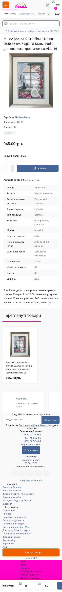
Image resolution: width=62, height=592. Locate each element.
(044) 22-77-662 (32, 434)
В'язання (7, 503)
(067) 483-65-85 (32, 438)
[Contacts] (47, 5)
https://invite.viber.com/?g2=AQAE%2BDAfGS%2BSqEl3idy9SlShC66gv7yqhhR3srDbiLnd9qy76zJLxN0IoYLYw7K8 (38, 473)
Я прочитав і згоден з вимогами (32, 426)
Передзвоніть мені (31, 444)
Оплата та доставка (13, 520)
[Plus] (12, 166)
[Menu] (5, 4)
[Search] (6, 23)
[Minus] (12, 170)
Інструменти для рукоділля (17, 500)
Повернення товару (13, 523)
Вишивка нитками (16, 31)
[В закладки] (25, 586)
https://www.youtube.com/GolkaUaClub (30, 473)
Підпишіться (50, 420)
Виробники (8, 543)
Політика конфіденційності (33, 425)
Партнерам (8, 510)
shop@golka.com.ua (31, 480)
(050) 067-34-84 (32, 441)
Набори (30, 31)
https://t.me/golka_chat (46, 473)
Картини (41, 31)
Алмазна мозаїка (11, 497)
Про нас (6, 513)
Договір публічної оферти (16, 530)
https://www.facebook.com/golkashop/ (14, 473)
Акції (4, 546)
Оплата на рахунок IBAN (15, 527)
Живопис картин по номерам (18, 494)
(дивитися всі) (32, 180)
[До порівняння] (45, 586)
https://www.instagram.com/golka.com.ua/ (22, 473)
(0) (14, 127)
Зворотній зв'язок (11, 537)
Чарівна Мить (22, 117)
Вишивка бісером (11, 487)
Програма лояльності (14, 517)
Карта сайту (8, 540)
